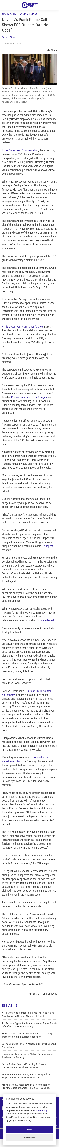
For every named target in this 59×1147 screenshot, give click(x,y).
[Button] (52, 50)
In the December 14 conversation (20, 150)
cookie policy (40, 1110)
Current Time (8, 37)
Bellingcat (47, 546)
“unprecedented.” (46, 620)
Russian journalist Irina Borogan (29, 397)
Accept (30, 1129)
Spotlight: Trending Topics (19, 13)
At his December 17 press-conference (22, 326)
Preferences (29, 1137)
